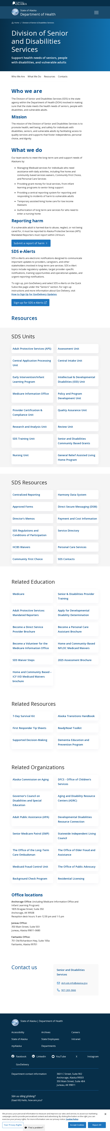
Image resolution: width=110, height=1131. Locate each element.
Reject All (97, 1125)
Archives (45, 1032)
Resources (49, 76)
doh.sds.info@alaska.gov (74, 983)
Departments (48, 1046)
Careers (75, 1032)
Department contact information (29, 1073)
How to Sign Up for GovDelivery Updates (34, 294)
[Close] (105, 1114)
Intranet (75, 1039)
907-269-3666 (68, 990)
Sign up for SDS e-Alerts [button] (28, 302)
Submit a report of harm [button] (29, 243)
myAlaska (16, 1046)
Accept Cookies (77, 1125)
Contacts (62, 76)
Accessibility (17, 1032)
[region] (55, 1120)
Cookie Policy (72, 1119)
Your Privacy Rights (13, 1125)
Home (16, 23)
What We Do (34, 76)
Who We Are (18, 76)
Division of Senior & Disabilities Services (38, 23)
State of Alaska (19, 1039)
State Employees (50, 1039)
